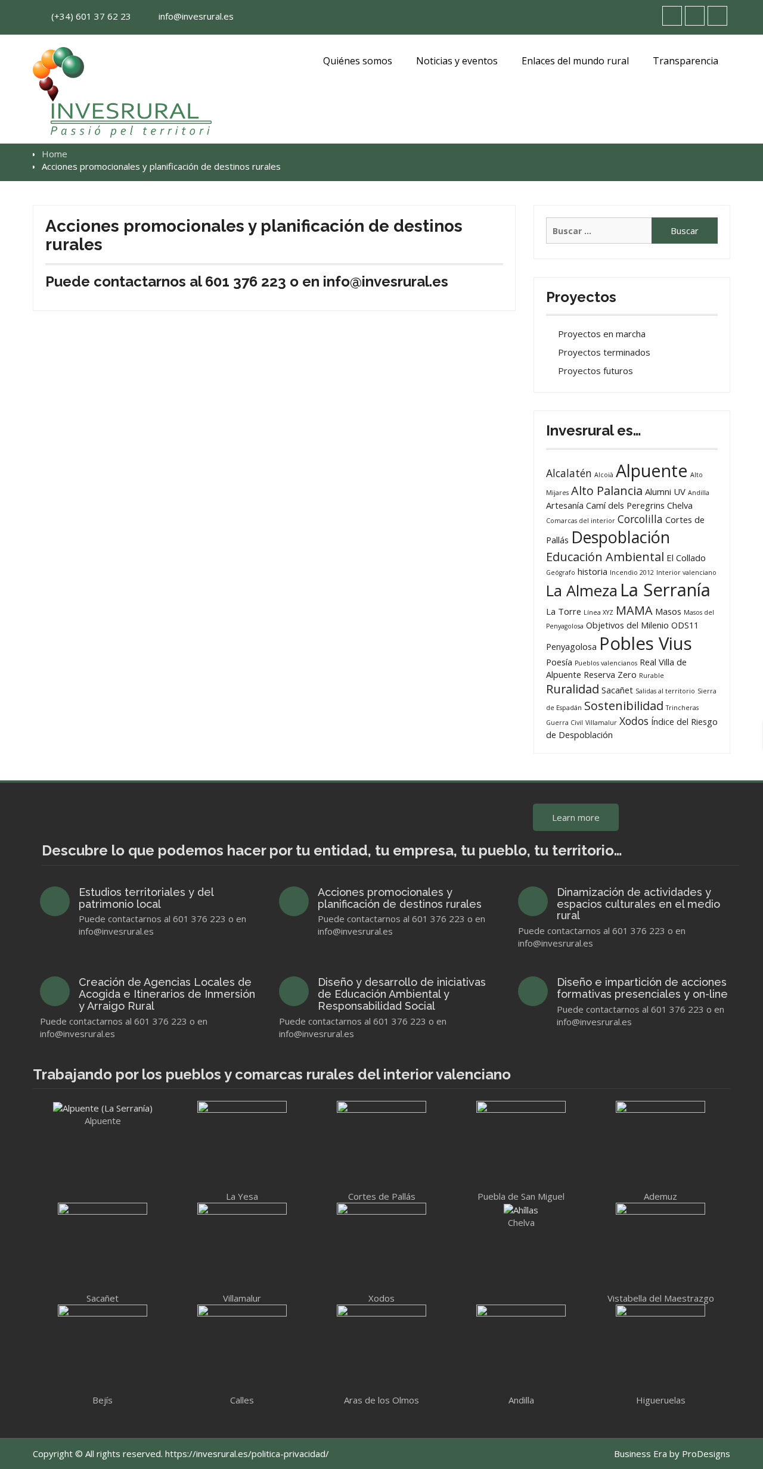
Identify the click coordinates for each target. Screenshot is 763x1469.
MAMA (634, 610)
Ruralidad (572, 689)
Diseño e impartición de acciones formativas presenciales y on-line (642, 988)
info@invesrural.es (196, 16)
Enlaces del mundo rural (575, 60)
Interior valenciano (686, 572)
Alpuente (652, 470)
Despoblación (620, 537)
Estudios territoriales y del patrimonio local (146, 898)
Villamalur (601, 722)
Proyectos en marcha (602, 334)
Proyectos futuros (595, 370)
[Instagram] (717, 16)
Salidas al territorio (665, 691)
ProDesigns (706, 1453)
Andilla (698, 492)
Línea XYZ (598, 612)
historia (592, 571)
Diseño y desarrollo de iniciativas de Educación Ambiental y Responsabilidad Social (402, 994)
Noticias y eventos (457, 60)
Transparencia (685, 60)
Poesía (559, 662)
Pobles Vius (645, 643)
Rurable (651, 675)
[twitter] (672, 16)
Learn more (576, 817)
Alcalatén (569, 473)
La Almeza (582, 590)
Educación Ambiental (605, 557)
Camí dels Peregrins (625, 505)
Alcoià (603, 475)
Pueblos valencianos (606, 663)
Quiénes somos (357, 60)
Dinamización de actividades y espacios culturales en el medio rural (638, 904)
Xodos (634, 721)
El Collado (686, 558)
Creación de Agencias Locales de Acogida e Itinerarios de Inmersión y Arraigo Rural (167, 994)
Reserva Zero (610, 674)
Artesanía (565, 505)
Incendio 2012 (632, 572)
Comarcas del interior (580, 520)
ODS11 (685, 625)
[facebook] (695, 16)
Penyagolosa (571, 646)
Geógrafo (560, 572)
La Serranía (665, 590)
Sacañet (617, 690)
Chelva (680, 505)
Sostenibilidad (623, 706)
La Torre (563, 611)
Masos (668, 611)
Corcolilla (640, 519)
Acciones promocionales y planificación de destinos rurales (400, 898)
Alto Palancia (607, 491)
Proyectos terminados (604, 352)
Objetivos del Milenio (627, 625)
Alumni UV (665, 491)
